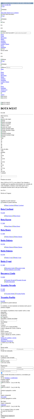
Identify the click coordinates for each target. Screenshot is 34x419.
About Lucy (10, 12)
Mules (2, 39)
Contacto (16, 12)
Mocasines (4, 38)
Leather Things (5, 44)
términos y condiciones (11, 378)
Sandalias (3, 42)
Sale (5, 12)
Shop (2, 12)
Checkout (3, 404)
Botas (2, 34)
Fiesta (2, 36)
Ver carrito (3, 397)
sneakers (3, 41)
